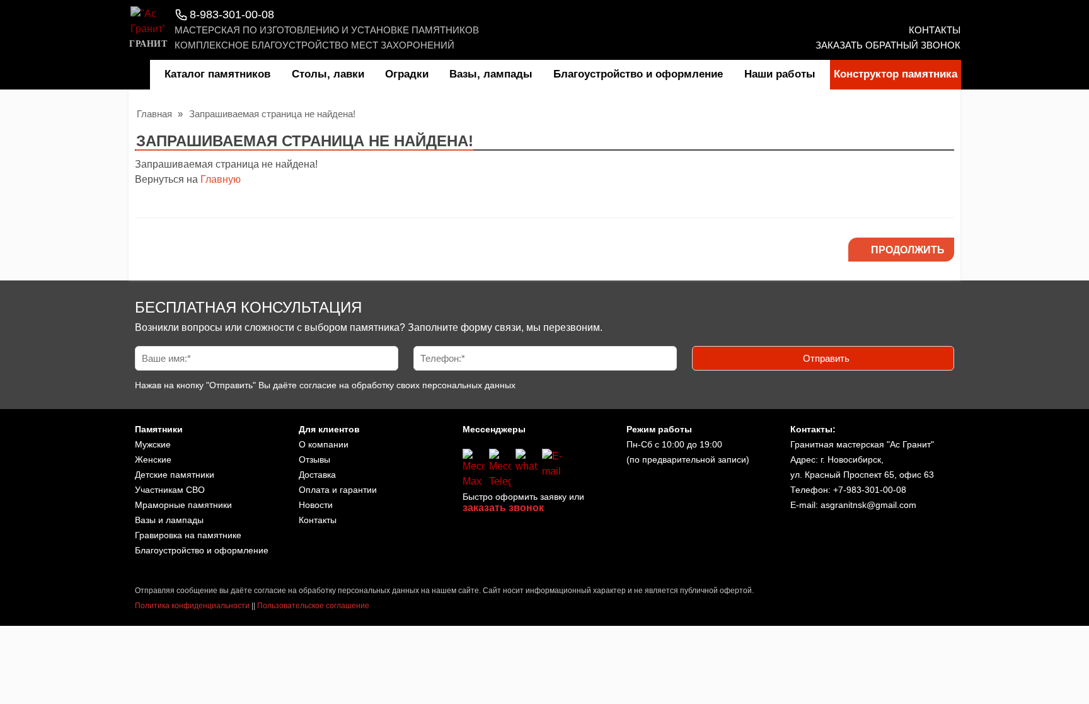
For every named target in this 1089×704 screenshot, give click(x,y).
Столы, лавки (328, 74)
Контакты (934, 30)
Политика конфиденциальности (192, 605)
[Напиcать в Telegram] (500, 469)
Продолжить (908, 250)
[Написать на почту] (553, 469)
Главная (154, 113)
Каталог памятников (217, 74)
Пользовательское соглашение (313, 605)
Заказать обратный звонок (887, 45)
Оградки (407, 74)
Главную (220, 179)
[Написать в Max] (474, 469)
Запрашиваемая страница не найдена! (272, 113)
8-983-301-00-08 (232, 14)
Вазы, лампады (491, 74)
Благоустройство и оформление (638, 74)
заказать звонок (503, 507)
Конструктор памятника (895, 74)
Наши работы (779, 74)
